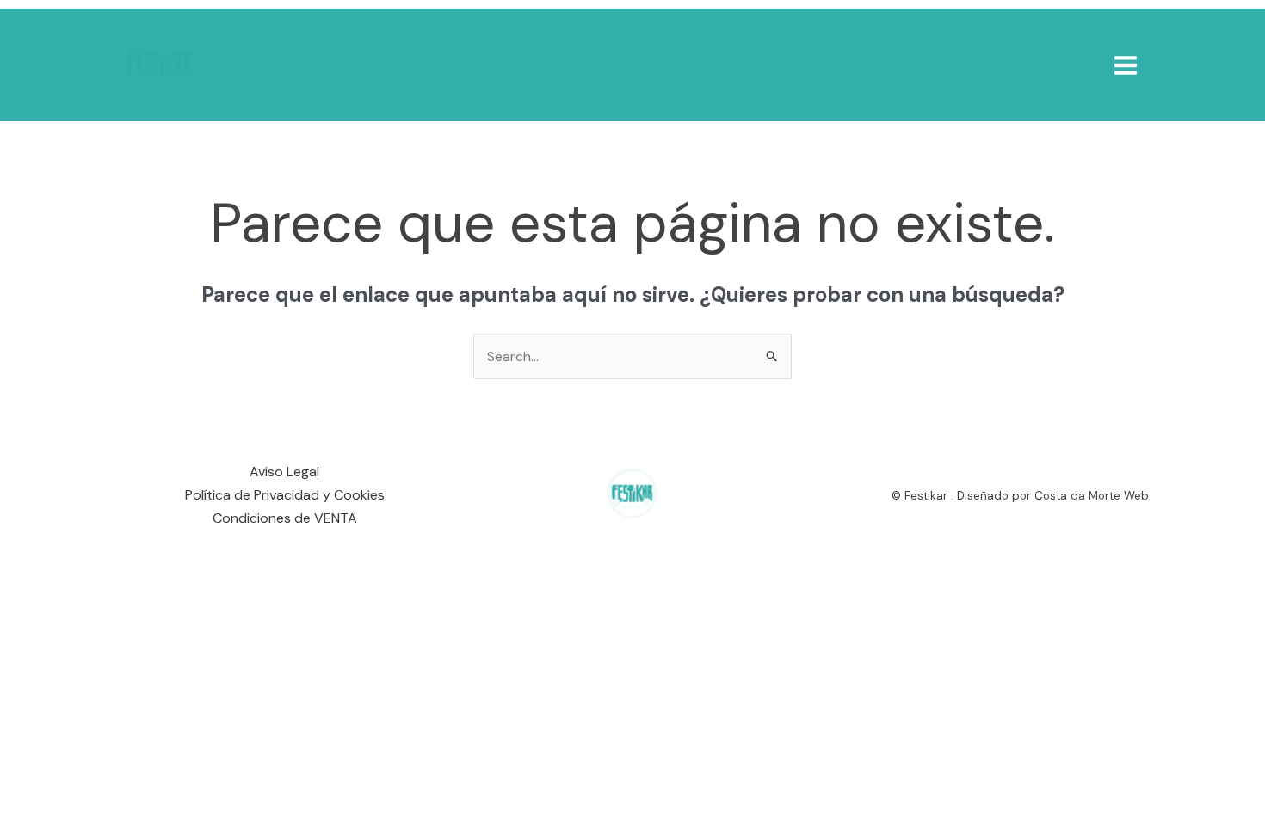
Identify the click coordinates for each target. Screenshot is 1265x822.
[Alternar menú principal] (1125, 64)
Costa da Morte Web (1091, 495)
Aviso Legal (284, 472)
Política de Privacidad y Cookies (285, 495)
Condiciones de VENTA (285, 518)
